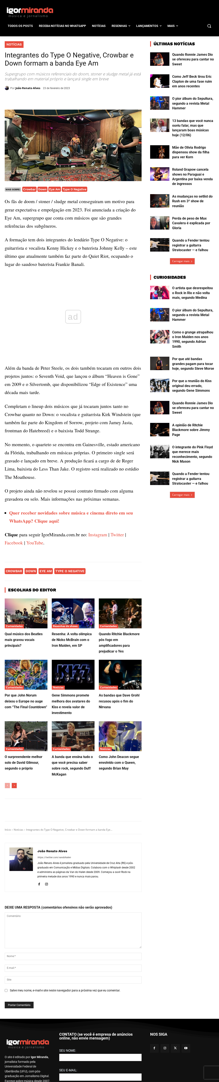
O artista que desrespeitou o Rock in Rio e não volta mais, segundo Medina (192, 293)
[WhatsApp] (64, 99)
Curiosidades (14, 626)
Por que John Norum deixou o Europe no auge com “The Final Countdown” (26, 701)
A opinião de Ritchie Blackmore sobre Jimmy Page (191, 430)
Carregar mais (180, 261)
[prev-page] (7, 785)
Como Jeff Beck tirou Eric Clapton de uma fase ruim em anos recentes (192, 81)
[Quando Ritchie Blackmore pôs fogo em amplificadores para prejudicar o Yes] (120, 613)
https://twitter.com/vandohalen (54, 857)
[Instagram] (46, 883)
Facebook (14, 543)
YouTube (34, 543)
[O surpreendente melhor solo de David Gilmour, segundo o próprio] (26, 736)
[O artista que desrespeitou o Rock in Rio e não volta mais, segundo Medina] (159, 292)
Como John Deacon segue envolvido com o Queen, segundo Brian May (119, 762)
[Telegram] (74, 99)
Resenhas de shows (65, 626)
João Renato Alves (27, 88)
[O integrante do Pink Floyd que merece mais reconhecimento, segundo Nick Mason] (159, 451)
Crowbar (29, 189)
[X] (54, 99)
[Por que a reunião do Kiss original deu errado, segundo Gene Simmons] (159, 385)
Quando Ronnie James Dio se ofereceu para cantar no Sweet (193, 59)
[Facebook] (44, 99)
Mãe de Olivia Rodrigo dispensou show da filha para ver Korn (190, 152)
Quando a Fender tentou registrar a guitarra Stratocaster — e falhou (190, 245)
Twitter (117, 534)
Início (8, 829)
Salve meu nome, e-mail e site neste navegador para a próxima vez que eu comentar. (65, 990)
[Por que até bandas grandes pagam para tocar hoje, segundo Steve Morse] (159, 363)
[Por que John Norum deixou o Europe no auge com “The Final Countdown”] (26, 675)
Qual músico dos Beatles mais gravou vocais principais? (24, 640)
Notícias (14, 44)
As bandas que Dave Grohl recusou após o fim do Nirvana (119, 701)
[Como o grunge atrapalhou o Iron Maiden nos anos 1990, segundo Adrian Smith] (159, 336)
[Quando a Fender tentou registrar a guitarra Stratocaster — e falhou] (159, 245)
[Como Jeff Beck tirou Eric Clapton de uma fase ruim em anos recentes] (159, 81)
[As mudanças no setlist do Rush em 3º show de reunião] (159, 201)
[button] (209, 26)
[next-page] (14, 785)
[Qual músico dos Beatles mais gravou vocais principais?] (26, 613)
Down (42, 189)
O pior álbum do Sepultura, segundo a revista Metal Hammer (192, 103)
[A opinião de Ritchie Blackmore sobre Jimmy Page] (159, 429)
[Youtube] (186, 1063)
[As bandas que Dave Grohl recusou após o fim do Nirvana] (120, 675)
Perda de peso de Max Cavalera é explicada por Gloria (191, 223)
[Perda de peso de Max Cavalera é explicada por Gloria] (159, 223)
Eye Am (54, 189)
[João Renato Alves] (7, 88)
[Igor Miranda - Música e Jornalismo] (30, 12)
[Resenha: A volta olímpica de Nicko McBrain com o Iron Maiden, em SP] (73, 613)
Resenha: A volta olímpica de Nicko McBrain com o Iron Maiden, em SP (72, 640)
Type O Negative (74, 189)
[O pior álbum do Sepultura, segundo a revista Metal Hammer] (159, 103)
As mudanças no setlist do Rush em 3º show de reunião (192, 201)
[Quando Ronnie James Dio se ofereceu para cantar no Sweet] (159, 59)
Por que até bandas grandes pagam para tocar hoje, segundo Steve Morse (193, 364)
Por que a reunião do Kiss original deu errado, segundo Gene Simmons (192, 386)
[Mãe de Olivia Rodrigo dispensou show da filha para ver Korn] (159, 152)
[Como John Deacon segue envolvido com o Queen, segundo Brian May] (120, 736)
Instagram (97, 534)
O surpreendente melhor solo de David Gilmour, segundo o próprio (23, 762)
